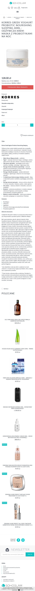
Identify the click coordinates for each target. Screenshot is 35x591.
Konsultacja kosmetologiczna (11, 567)
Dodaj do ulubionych (28, 135)
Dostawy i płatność (8, 579)
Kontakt (5, 569)
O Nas (4, 570)
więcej (21, 590)
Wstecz (5, 289)
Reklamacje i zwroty (8, 581)
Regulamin (6, 572)
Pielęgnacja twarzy (19, 17)
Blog (4, 566)
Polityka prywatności (9, 573)
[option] (17, 57)
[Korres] (10, 98)
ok (19, 590)
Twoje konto (24, 7)
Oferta (9, 17)
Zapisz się (30, 554)
